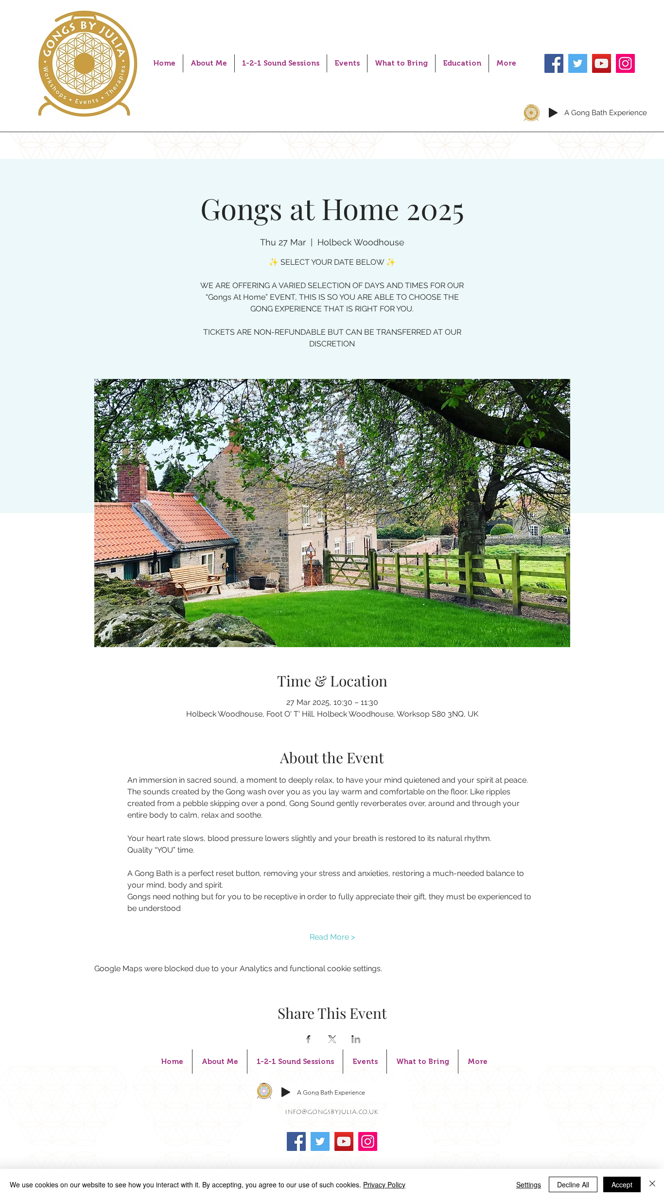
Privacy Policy (384, 1184)
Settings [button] (528, 1184)
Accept (622, 1184)
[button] (281, 63)
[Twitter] (577, 63)
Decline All (573, 1184)
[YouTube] (601, 63)
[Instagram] (625, 63)
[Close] (652, 1184)
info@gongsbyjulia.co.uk (331, 1112)
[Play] (553, 113)
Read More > (332, 937)
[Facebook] (553, 63)
